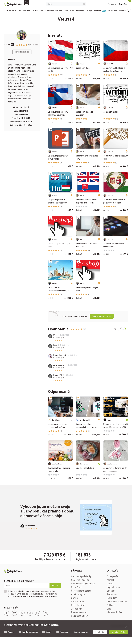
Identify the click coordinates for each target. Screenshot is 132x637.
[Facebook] (6, 613)
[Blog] (37, 613)
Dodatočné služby (79, 616)
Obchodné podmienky (81, 576)
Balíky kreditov (78, 605)
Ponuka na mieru (78, 612)
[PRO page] (26, 2)
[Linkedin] (29, 613)
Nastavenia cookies (80, 580)
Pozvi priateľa (77, 601)
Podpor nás (112, 594)
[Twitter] (14, 613)
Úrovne (74, 598)
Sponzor (111, 590)
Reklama (110, 605)
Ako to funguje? (78, 594)
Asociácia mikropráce (117, 601)
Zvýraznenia (76, 608)
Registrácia (123, 4)
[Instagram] (45, 613)
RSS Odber (112, 598)
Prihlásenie (112, 4)
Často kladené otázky (81, 590)
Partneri (110, 583)
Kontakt (110, 580)
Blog (109, 608)
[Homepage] (13, 4)
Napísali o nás (113, 587)
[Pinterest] (22, 613)
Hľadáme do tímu (114, 612)
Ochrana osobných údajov (83, 583)
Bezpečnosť (76, 587)
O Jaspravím (112, 576)
